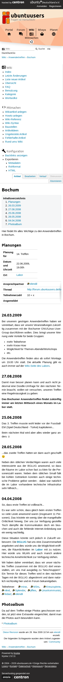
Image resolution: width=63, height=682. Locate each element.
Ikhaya (42, 30)
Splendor (20, 590)
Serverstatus (51, 666)
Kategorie (10, 94)
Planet (54, 30)
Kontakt (13, 666)
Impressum (37, 666)
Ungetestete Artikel (16, 134)
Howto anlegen (13, 115)
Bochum (31, 57)
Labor (19, 275)
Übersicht (10, 83)
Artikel (17, 176)
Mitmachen (31, 38)
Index (8, 72)
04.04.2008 (14, 220)
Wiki (31, 30)
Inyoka (17, 653)
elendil (33, 284)
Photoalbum (15, 224)
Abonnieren (55, 181)
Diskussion (55, 176)
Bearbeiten (30, 176)
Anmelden (42, 6)
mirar (24, 586)
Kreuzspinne (53, 586)
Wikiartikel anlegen (15, 112)
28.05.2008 (14, 216)
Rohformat (14, 166)
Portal (9, 30)
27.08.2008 (14, 209)
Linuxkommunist (51, 590)
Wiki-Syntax (12, 123)
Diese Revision (10, 632)
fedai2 (8, 594)
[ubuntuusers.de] (24, 19)
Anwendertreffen (16, 57)
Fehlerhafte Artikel (15, 138)
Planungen (14, 202)
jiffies (33, 590)
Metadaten (14, 163)
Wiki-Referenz (13, 119)
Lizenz (5, 666)
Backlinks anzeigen (16, 155)
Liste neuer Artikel (15, 79)
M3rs (36, 586)
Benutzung (11, 90)
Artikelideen (11, 130)
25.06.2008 (14, 213)
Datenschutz (25, 666)
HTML (12, 170)
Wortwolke (11, 98)
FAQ (7, 87)
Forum (21, 30)
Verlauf (42, 176)
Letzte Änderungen (16, 75)
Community (54, 642)
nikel (7, 590)
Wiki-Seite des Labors (37, 366)
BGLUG (22, 542)
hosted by (7, 2)
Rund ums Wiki (14, 141)
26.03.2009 (14, 205)
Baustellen (11, 127)
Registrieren (55, 6)
